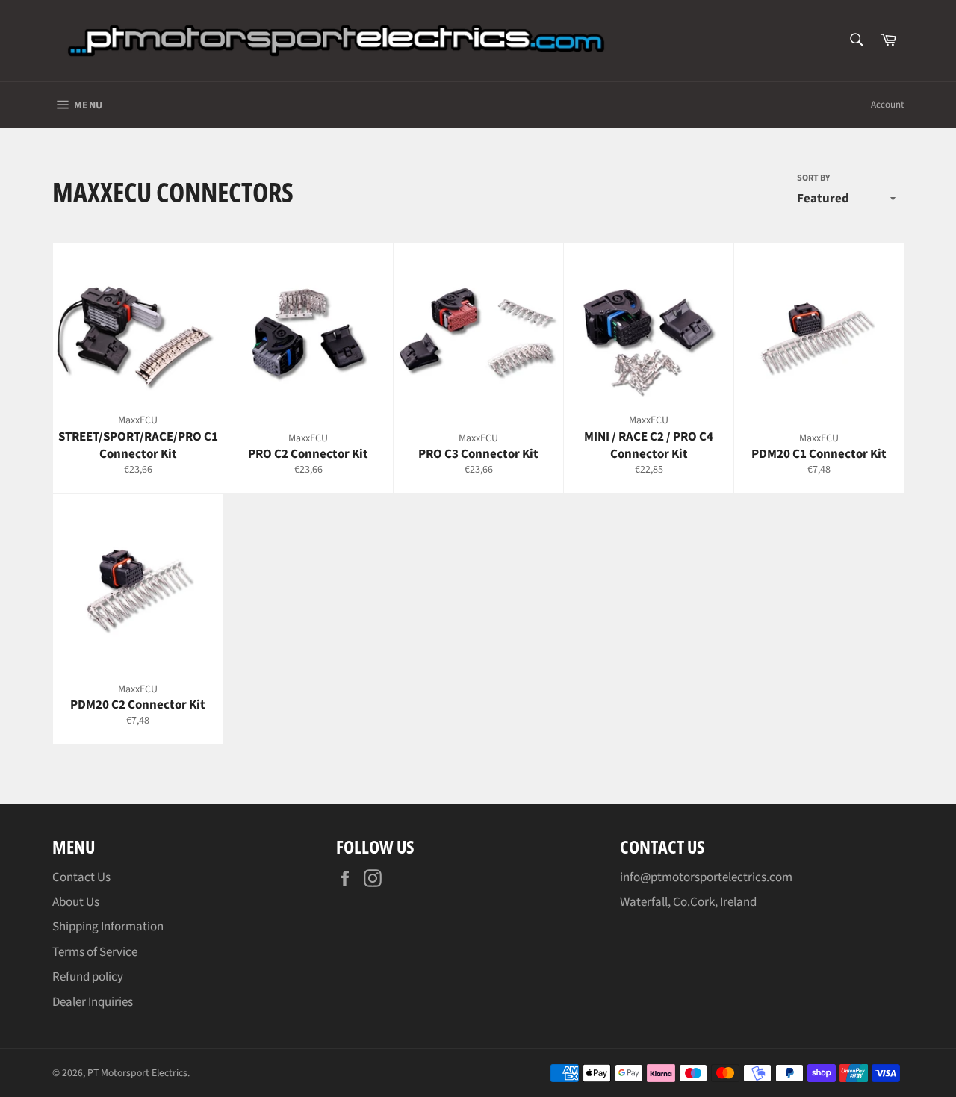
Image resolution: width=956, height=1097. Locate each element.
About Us (75, 902)
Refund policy (87, 977)
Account (887, 104)
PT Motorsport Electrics (137, 1073)
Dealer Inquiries (92, 1002)
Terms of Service (94, 952)
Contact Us (81, 877)
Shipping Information (108, 927)
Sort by (813, 178)
